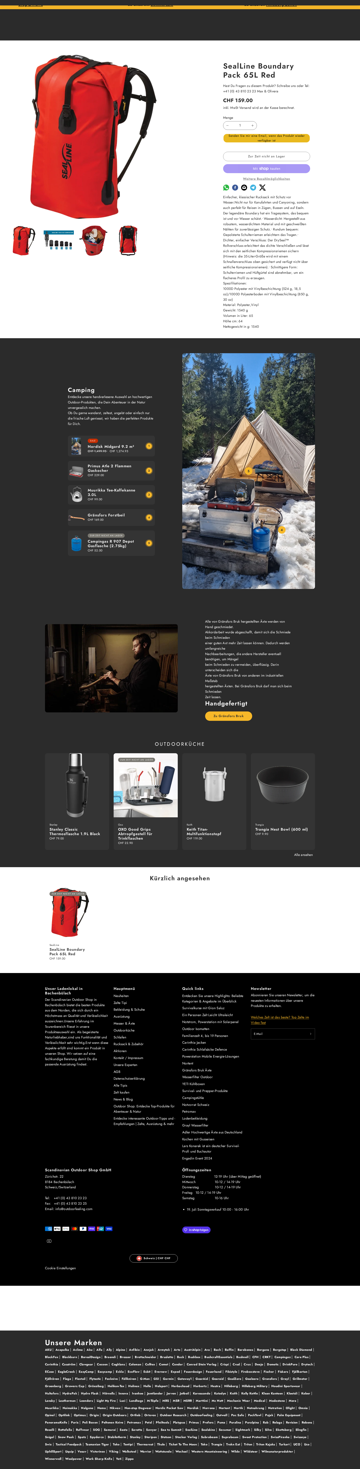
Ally (109, 1350)
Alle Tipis (120, 1085)
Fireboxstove (251, 1372)
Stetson (166, 1437)
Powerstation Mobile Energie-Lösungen (210, 1056)
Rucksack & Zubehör (128, 1044)
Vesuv (82, 1451)
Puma (221, 1422)
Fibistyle (231, 1372)
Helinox (134, 1386)
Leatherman (68, 1401)
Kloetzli (292, 1393)
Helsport (161, 1386)
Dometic (273, 1364)
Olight (291, 1408)
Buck (181, 1357)
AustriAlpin (192, 1350)
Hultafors (52, 1393)
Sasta (124, 1430)
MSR (176, 1401)
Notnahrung (256, 1408)
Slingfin (302, 1430)
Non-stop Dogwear (138, 1408)
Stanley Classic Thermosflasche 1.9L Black (75, 832)
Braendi (110, 1357)
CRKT (267, 1357)
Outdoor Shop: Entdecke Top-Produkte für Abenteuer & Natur (144, 1109)
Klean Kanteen (273, 1393)
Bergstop (280, 1350)
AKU (48, 1350)
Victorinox (98, 1451)
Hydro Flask (90, 1393)
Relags (277, 1422)
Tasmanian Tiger (98, 1444)
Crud (237, 1364)
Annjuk (149, 1350)
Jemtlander (155, 1393)
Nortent (187, 1063)
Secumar (225, 1430)
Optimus (80, 1415)
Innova (123, 1393)
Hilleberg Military (255, 1386)
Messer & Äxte (124, 1023)
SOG (97, 1430)
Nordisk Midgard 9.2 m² (111, 446)
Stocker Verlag (186, 1437)
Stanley (136, 1437)
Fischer (269, 1372)
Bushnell (242, 1357)
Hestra (216, 1386)
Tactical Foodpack (69, 1444)
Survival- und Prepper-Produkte (205, 1090)
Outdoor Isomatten (195, 1028)
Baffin (230, 1350)
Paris (75, 1422)
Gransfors (270, 1379)
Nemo (102, 1408)
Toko (204, 1444)
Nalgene (87, 1408)
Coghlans (119, 1364)
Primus (194, 1422)
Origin (95, 1415)
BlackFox (52, 1357)
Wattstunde (163, 1451)
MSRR (188, 1401)
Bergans (263, 1350)
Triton (248, 1444)
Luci (123, 1401)
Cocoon (103, 1364)
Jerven (172, 1393)
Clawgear (86, 1364)
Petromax (189, 1111)
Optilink (64, 1415)
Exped (176, 1372)
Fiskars (283, 1372)
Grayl (285, 1379)
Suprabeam (230, 1437)
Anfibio (135, 1350)
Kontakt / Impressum (128, 1057)
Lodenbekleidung (194, 1118)
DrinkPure (290, 1364)
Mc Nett (218, 1401)
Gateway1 (185, 1379)
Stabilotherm (117, 1437)
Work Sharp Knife (99, 1459)
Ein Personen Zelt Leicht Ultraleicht (207, 1015)
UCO (297, 1444)
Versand (245, 107)
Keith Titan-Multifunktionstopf (204, 832)
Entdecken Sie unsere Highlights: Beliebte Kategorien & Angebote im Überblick (212, 998)
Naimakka (70, 1408)
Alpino (121, 1350)
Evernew (161, 1372)
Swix (49, 1444)
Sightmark (243, 1430)
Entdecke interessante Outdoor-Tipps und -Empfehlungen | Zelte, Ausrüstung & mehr (144, 1121)
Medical (260, 1401)
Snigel (50, 1437)
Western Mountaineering (209, 1451)
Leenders (87, 1401)
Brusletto (167, 1357)
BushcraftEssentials (218, 1357)
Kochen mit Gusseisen (198, 1139)
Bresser (126, 1357)
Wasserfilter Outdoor (197, 1077)
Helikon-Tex (116, 1386)
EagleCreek (67, 1372)
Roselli (50, 1430)
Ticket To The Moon (183, 1444)
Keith (234, 1393)
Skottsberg (284, 1430)
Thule (161, 1444)
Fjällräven (52, 1379)
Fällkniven (129, 1379)
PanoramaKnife (56, 1422)
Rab (266, 1422)
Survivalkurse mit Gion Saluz (203, 1008)
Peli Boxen (90, 1422)
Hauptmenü (124, 988)
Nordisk (193, 1408)
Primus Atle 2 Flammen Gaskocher (109, 468)
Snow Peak (66, 1437)
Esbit (147, 1372)
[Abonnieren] (311, 1033)
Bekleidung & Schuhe (129, 1009)
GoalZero (235, 1379)
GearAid (202, 1379)
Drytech (307, 1364)
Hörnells (109, 1393)
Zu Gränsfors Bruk (229, 716)
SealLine (191, 1430)
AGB (117, 1071)
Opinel (50, 1415)
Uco (307, 1444)
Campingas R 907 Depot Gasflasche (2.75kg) (111, 544)
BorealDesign (91, 1357)
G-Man (145, 1379)
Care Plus (302, 1357)
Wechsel (182, 1451)
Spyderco (97, 1437)
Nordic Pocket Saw (169, 1408)
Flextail (80, 1379)
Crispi (225, 1364)
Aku (90, 1350)
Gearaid (218, 1379)
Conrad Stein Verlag (202, 1364)
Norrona (209, 1408)
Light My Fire (107, 1401)
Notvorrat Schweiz (195, 1104)
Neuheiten (121, 995)
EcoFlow (134, 1372)
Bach (218, 1350)
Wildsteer (251, 1451)
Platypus (179, 1422)
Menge (228, 117)
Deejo (259, 1364)
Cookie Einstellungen (60, 1268)
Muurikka (52, 1408)
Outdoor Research (173, 1415)
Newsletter (261, 988)
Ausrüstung (122, 1016)
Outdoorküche (124, 1030)
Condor (178, 1364)
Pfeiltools (163, 1422)
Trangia (217, 1444)
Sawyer (152, 1430)
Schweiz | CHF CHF (157, 1258)
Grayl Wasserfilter (195, 1125)
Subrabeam (210, 1437)
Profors (208, 1422)
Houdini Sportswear (286, 1386)
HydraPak (70, 1393)
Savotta (137, 1430)
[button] (266, 138)
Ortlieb (136, 1415)
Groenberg (53, 1386)
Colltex (150, 1364)
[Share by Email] (244, 189)
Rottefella (65, 1430)
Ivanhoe (138, 1393)
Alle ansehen (303, 854)
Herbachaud (180, 1386)
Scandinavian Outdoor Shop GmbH (78, 1170)
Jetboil (185, 1393)
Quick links (193, 988)
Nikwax (116, 1408)
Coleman (135, 1364)
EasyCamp (87, 1372)
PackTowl (255, 1415)
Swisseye (301, 1437)
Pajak (269, 1415)
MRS (166, 1401)
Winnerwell (53, 1459)
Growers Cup (75, 1386)
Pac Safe (238, 1415)
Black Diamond (301, 1350)
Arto (177, 1350)
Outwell (222, 1415)
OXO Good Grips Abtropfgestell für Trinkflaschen (135, 834)
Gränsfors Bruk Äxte (197, 1070)
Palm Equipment (289, 1415)
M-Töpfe (153, 1401)
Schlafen (120, 1037)
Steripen (151, 1437)
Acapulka (63, 1350)
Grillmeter (300, 1379)
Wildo (236, 1451)
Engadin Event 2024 (197, 1158)
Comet (164, 1364)
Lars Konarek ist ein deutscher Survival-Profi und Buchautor (210, 1149)
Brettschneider (146, 1357)
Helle (147, 1386)
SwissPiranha (281, 1437)
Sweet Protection (255, 1437)
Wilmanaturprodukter (278, 1451)
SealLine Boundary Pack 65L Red (67, 952)
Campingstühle (193, 1097)
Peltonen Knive (113, 1422)
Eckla (120, 1372)
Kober (306, 1393)
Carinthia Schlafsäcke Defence (204, 1049)
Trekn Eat (233, 1444)
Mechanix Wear (239, 1401)
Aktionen (120, 1051)
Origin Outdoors (115, 1415)
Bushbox (195, 1357)
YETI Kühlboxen (193, 1084)
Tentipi (128, 1444)
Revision (292, 1422)
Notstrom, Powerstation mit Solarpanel (210, 1021)
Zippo (129, 1459)
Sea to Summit (171, 1430)
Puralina (235, 1422)
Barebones (246, 1350)
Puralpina (252, 1422)
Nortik (239, 1408)
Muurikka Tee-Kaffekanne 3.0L (112, 492)
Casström (69, 1364)
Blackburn (70, 1357)
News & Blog (123, 1099)
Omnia (303, 1408)
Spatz (82, 1437)
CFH (256, 1357)
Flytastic (95, 1379)
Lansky (50, 1401)
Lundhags (136, 1401)
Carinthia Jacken (194, 1042)
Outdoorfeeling (201, 1415)
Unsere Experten (125, 1064)
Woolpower (74, 1459)
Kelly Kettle (250, 1393)
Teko (117, 1444)
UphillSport (53, 1451)
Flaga (67, 1379)
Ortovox (150, 1415)
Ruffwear (83, 1430)
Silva (269, 1430)
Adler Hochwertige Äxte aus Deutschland (212, 1132)
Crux (248, 1364)
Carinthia (52, 1364)
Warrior (146, 1451)
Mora (293, 1401)
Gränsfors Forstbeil (106, 515)
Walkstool (129, 1451)
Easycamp (105, 1372)
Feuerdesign (193, 1372)
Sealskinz (208, 1430)
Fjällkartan (300, 1372)
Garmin (169, 1379)
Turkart (285, 1444)
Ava (207, 1350)
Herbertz (200, 1386)
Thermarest (145, 1444)
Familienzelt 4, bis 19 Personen (205, 1035)
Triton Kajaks (266, 1444)
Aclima (78, 1350)
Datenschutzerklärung (129, 1078)
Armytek (164, 1350)
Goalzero (252, 1379)
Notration (275, 1408)
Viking (114, 1451)
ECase (50, 1372)
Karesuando (202, 1393)
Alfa (100, 1350)
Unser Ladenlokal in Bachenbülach (64, 991)
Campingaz (283, 1357)
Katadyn (220, 1393)
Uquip (70, 1451)
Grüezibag (96, 1386)
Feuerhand (214, 1372)
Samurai (110, 1430)
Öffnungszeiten (196, 1170)
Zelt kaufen (121, 1092)
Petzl (149, 1422)
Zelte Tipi (120, 1002)
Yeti (119, 1459)
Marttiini (202, 1401)
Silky (258, 1430)
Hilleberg (231, 1386)
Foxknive (112, 1379)
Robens (307, 1422)
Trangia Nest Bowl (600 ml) (281, 829)
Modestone (277, 1401)
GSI (157, 1379)
